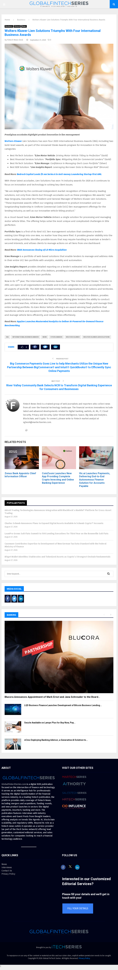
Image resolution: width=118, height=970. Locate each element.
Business (8, 26)
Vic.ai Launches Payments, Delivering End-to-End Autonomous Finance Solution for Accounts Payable (94, 480)
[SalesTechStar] (74, 796)
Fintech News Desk (15, 40)
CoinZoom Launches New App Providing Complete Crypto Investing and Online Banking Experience (58, 478)
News (24, 26)
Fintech (17, 26)
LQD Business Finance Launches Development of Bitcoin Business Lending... (63, 705)
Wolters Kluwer (13, 141)
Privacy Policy (8, 874)
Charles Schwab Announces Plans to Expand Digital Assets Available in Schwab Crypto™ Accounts (54, 523)
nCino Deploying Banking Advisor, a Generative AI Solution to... (56, 740)
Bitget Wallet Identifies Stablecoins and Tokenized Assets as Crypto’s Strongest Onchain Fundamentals (57, 556)
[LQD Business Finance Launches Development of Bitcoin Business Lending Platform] (13, 709)
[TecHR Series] (74, 802)
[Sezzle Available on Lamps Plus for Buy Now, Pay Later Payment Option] (13, 726)
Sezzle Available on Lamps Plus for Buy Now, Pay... (49, 722)
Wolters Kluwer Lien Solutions (96, 337)
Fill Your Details (77, 908)
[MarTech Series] (74, 780)
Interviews (7, 867)
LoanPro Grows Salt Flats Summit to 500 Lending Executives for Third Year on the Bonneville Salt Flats (56, 533)
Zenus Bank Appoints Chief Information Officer (20, 475)
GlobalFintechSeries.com (14, 784)
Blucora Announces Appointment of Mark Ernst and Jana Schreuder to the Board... (52, 696)
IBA (7, 337)
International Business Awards (25, 337)
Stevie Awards (56, 337)
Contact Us (7, 870)
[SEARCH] (108, 574)
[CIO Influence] (74, 809)
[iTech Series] (66, 947)
